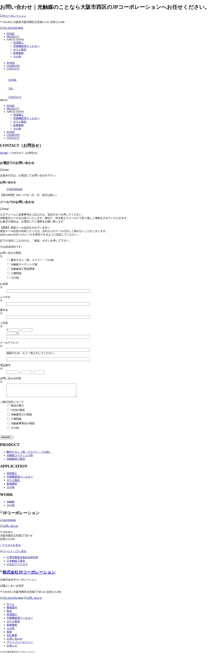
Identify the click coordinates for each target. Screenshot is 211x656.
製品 (9, 611)
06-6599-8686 (15, 28)
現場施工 (18, 42)
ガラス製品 (19, 49)
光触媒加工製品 (16, 458)
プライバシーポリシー (20, 642)
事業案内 (12, 607)
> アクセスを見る (10, 545)
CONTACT (13, 138)
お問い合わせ (14, 638)
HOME (11, 105)
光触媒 (11, 501)
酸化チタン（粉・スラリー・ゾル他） (29, 451)
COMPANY (13, 135)
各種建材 (18, 53)
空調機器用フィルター (26, 46)
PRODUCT (13, 108)
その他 (17, 56)
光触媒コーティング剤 (20, 455)
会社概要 (12, 635)
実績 (9, 631)
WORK (11, 132)
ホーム (11, 604)
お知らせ (12, 645)
